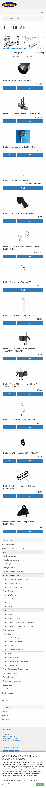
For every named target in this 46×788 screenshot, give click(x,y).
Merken (5, 701)
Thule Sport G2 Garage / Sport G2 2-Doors (18, 622)
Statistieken (33, 780)
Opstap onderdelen (10, 685)
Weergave (18, 52)
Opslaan (40, 784)
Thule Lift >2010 (9, 645)
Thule (4, 552)
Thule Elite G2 (8, 591)
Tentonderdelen (8, 677)
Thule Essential (8, 599)
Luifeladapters (8, 564)
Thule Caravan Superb (11, 583)
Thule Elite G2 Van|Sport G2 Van (15, 642)
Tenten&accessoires (10, 673)
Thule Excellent (8, 606)
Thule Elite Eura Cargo (11, 638)
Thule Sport (7, 653)
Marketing (7, 784)
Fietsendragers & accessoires (13, 571)
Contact (5, 715)
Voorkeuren (21, 780)
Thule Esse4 (7, 603)
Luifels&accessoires (10, 556)
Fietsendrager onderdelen (12, 575)
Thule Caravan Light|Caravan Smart (16, 579)
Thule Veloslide (8, 630)
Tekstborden (6, 697)
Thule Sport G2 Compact (12, 618)
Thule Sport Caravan (10, 657)
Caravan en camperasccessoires (14, 548)
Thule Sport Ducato (10, 665)
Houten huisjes (7, 693)
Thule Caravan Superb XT (12, 587)
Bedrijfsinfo (6, 719)
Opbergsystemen (9, 568)
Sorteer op (40, 52)
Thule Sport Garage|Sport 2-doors (15, 669)
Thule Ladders (8, 689)
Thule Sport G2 (8, 614)
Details (23, 188)
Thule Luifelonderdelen (11, 560)
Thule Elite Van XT (10, 595)
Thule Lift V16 (8, 610)
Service (5, 711)
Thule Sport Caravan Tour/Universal (16, 661)
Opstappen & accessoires (12, 681)
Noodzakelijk (8, 780)
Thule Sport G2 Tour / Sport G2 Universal (18, 626)
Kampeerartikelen (8, 544)
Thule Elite (7, 634)
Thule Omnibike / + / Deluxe (13, 649)
